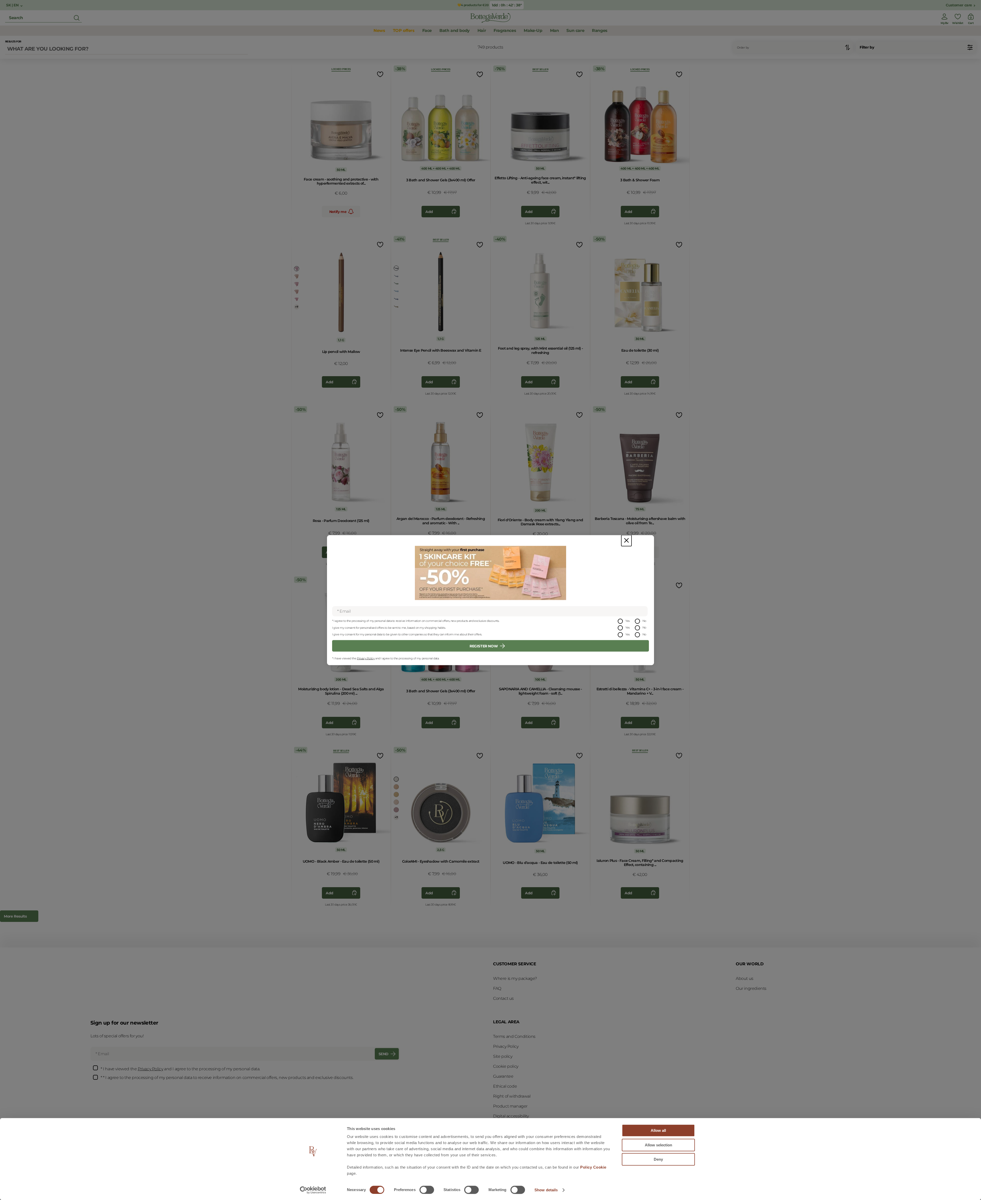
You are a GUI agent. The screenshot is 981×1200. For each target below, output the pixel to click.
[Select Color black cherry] (296, 268)
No (644, 620)
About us (744, 978)
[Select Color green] (396, 283)
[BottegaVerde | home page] (490, 18)
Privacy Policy (366, 658)
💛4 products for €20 (472, 5)
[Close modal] (626, 540)
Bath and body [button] (454, 30)
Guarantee (503, 1076)
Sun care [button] (575, 30)
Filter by (867, 47)
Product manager (510, 1106)
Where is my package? (515, 978)
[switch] (426, 1190)
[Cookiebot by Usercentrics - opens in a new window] (313, 1190)
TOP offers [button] (404, 30)
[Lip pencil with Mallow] (341, 289)
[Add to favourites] (379, 74)
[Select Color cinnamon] (296, 291)
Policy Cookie (593, 1167)
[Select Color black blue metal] (396, 298)
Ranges (600, 30)
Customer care (959, 5)
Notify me (337, 211)
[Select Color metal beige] (396, 786)
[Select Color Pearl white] (396, 779)
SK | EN (12, 5)
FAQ (497, 988)
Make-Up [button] (533, 30)
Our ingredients (751, 988)
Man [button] (554, 30)
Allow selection (658, 1145)
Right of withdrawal (511, 1096)
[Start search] (77, 18)
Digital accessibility (511, 1116)
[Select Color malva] (296, 284)
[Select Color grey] (396, 275)
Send (384, 1054)
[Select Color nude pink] (296, 299)
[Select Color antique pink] (396, 809)
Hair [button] (481, 30)
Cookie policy (505, 1066)
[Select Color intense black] (396, 268)
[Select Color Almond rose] (396, 802)
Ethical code (505, 1086)
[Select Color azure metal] (396, 291)
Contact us (503, 998)
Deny (658, 1159)
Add (429, 211)
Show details (546, 1190)
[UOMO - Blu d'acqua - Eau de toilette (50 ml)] (540, 800)
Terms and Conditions (514, 1036)
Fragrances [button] (505, 30)
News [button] (379, 30)
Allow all (658, 1130)
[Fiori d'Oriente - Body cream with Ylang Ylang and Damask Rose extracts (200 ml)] (540, 459)
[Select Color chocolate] (396, 306)
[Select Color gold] (396, 794)
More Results (15, 916)
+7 (296, 306)
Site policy (502, 1056)
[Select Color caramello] (296, 276)
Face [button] (427, 30)
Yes (627, 620)
